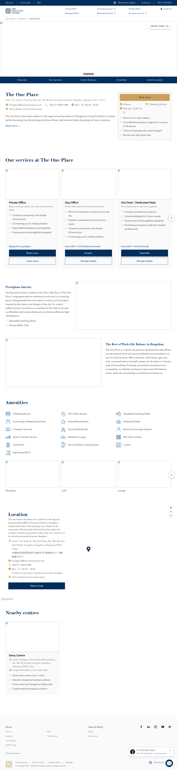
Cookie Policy (55, 762)
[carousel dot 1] (85, 74)
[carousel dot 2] (87, 74)
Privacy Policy (21, 762)
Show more (11, 125)
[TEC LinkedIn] (148, 726)
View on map (36, 586)
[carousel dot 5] (92, 74)
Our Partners (11, 740)
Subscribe (144, 253)
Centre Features (88, 80)
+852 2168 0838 (164, 2)
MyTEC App (11, 745)
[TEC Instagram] (155, 726)
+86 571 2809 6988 (58, 105)
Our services (12, 753)
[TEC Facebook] (141, 726)
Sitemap (69, 762)
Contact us (145, 2)
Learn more (32, 261)
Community (25, 2)
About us (10, 2)
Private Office (134, 9)
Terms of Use (38, 762)
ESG (39, 2)
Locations (167, 9)
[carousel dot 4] (90, 74)
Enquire (88, 253)
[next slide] (166, 49)
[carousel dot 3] (88, 74)
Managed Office (72, 13)
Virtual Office (71, 9)
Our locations (11, 19)
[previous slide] (11, 49)
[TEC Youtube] (162, 726)
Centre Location (155, 80)
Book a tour (145, 97)
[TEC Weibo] (169, 726)
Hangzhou (22, 19)
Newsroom (93, 736)
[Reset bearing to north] (171, 516)
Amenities (122, 80)
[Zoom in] (171, 508)
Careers (9, 736)
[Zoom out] (171, 512)
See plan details (88, 261)
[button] (88, 549)
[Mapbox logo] (7, 599)
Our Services (55, 80)
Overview (22, 80)
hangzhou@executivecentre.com (25, 105)
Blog (90, 731)
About (8, 731)
